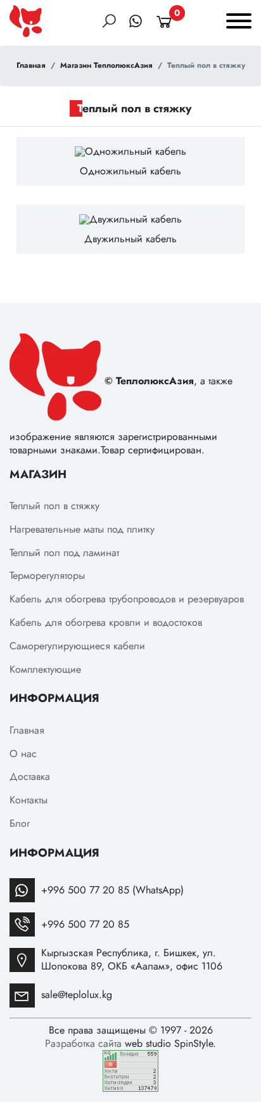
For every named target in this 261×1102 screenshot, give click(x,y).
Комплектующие (45, 669)
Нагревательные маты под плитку (82, 529)
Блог (20, 823)
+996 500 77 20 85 (85, 924)
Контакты (29, 800)
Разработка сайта (83, 1043)
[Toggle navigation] (238, 22)
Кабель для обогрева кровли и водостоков (106, 622)
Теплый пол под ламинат (64, 552)
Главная (31, 66)
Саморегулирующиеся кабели (77, 646)
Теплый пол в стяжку (54, 505)
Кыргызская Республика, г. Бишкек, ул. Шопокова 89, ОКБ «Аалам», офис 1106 (131, 959)
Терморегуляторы (47, 575)
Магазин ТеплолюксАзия (106, 66)
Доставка (30, 776)
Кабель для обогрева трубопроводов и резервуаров (127, 599)
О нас (23, 753)
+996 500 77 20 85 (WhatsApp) (112, 890)
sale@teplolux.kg (76, 994)
